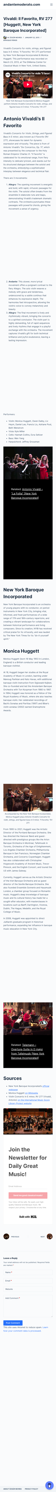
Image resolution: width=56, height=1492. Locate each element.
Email (8, 1280)
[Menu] (51, 4)
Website (9, 1289)
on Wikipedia (31, 1093)
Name (8, 1272)
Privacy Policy (31, 1489)
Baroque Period (10, 40)
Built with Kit (28, 1216)
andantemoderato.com (21, 4)
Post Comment (13, 1323)
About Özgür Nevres (12, 1489)
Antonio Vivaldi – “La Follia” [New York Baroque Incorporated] (27, 493)
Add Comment (12, 1298)
